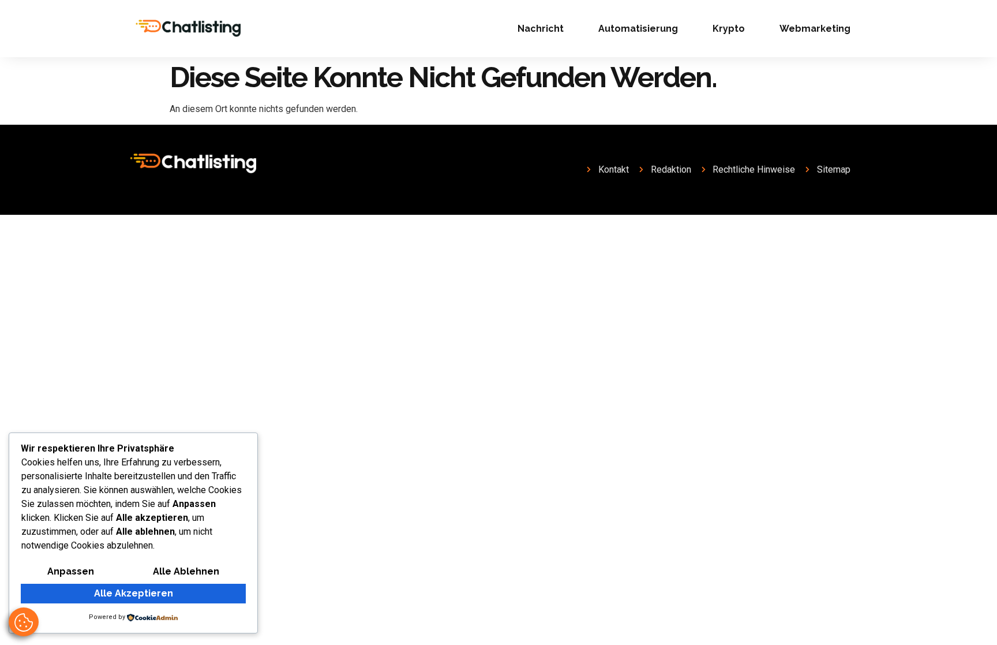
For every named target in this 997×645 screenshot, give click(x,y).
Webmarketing (814, 28)
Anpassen (70, 571)
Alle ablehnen (186, 571)
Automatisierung (638, 28)
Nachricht (541, 28)
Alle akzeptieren (133, 593)
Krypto (729, 28)
